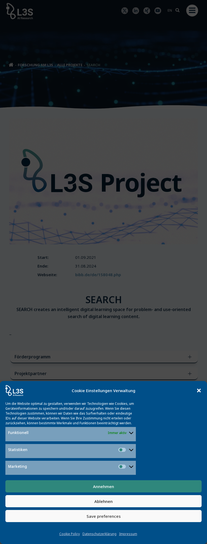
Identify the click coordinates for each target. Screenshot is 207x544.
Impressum (128, 534)
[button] (199, 390)
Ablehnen (103, 501)
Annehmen (103, 486)
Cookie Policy (69, 534)
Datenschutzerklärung (99, 534)
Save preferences (104, 516)
